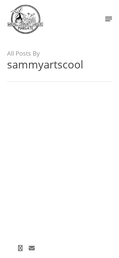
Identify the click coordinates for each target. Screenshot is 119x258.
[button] (108, 19)
